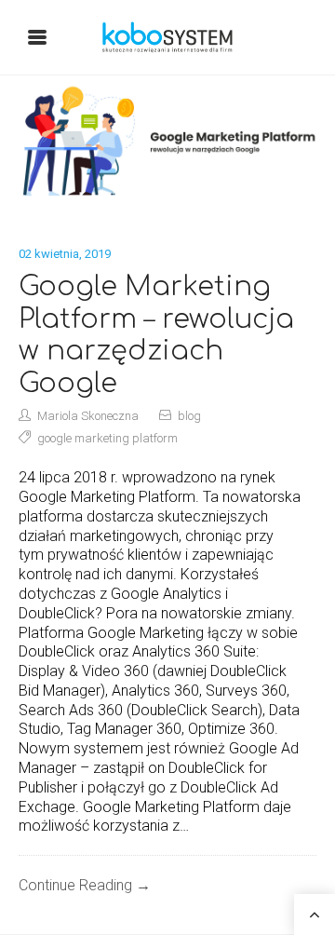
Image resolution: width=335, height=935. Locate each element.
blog (189, 416)
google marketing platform (107, 438)
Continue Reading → (85, 885)
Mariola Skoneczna (88, 416)
